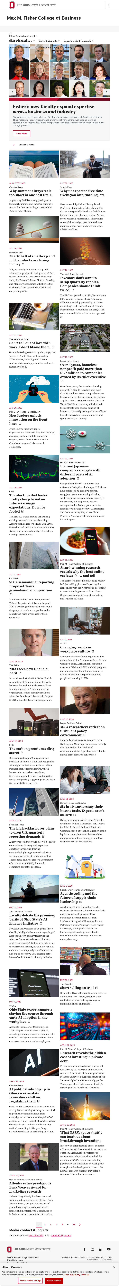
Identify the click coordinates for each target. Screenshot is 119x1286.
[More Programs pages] (33, 41)
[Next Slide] (106, 92)
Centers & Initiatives (19, 47)
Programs (27, 40)
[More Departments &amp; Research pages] (92, 41)
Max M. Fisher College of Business (44, 18)
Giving (68, 47)
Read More (23, 134)
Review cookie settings (30, 1280)
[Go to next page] (80, 1224)
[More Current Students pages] (58, 41)
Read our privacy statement (77, 1275)
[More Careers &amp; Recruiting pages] (60, 48)
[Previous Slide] (12, 92)
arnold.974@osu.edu (61, 1235)
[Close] (114, 1267)
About (12, 40)
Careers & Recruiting (48, 47)
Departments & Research (77, 40)
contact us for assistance (102, 1260)
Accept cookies (54, 1280)
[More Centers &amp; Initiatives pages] (31, 48)
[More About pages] (16, 41)
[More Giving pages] (73, 48)
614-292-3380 (36, 1235)
